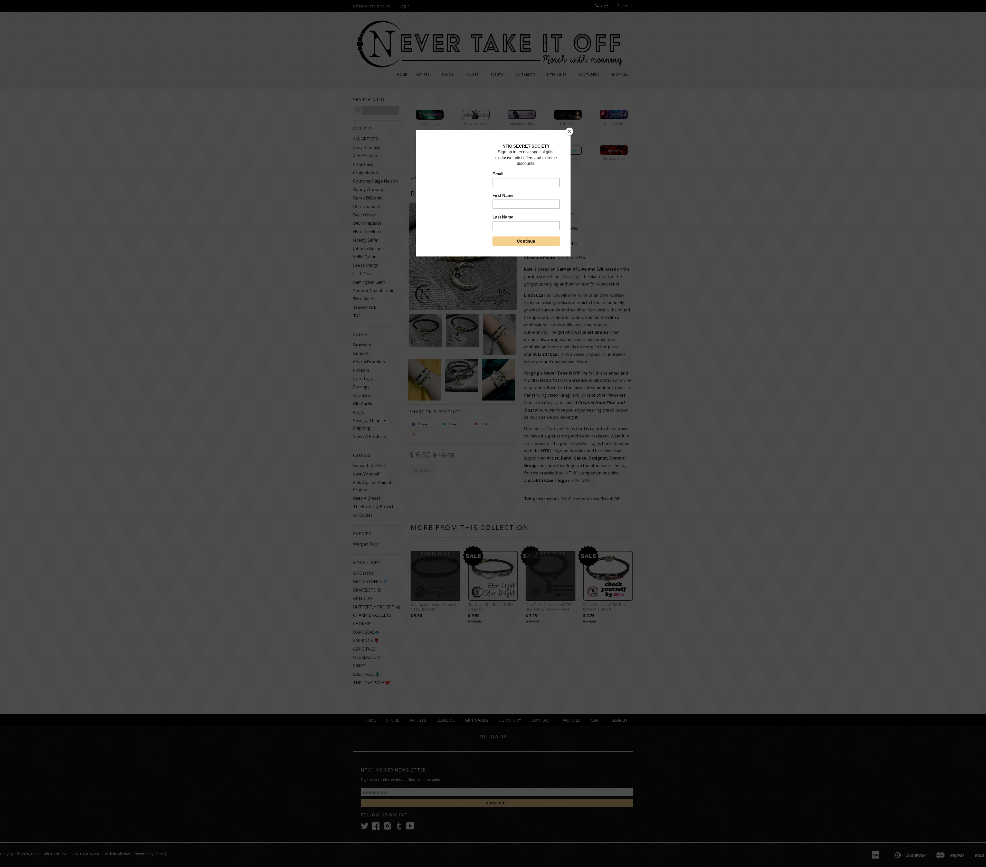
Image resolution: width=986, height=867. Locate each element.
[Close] (569, 131)
